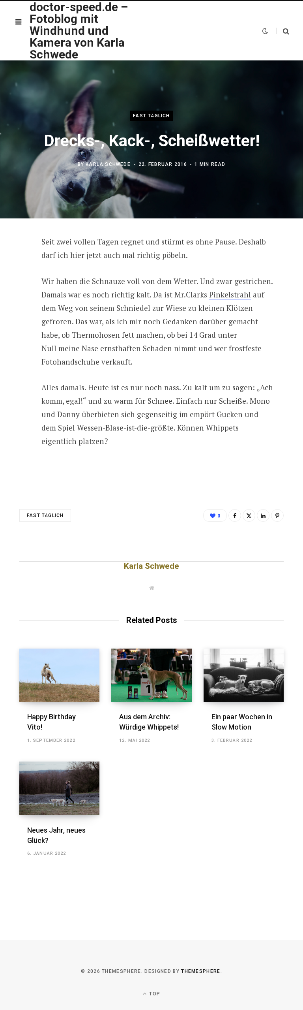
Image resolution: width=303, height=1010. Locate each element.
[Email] (14, 327)
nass (171, 387)
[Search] (282, 31)
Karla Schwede (108, 164)
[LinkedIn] (263, 515)
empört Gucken (216, 414)
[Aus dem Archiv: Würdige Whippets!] (151, 675)
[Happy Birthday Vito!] (59, 675)
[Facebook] (14, 264)
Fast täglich (151, 115)
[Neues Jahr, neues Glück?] (59, 788)
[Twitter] (14, 285)
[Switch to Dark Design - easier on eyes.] (265, 31)
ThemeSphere (201, 971)
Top (154, 994)
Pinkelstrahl (230, 294)
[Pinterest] (14, 306)
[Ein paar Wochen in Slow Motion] (244, 675)
